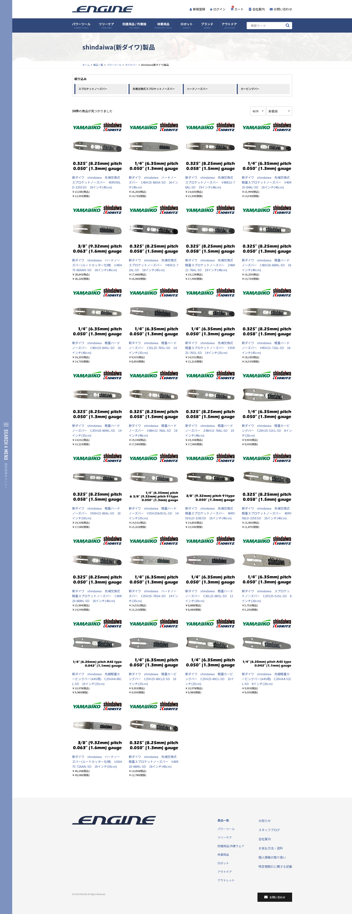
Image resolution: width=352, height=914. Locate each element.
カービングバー (250, 89)
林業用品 (163, 25)
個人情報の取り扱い (272, 857)
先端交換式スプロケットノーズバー (154, 89)
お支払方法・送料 (270, 848)
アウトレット (226, 880)
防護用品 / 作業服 (134, 25)
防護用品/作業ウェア (231, 846)
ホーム (86, 64)
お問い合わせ (283, 9)
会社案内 (258, 9)
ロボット (186, 25)
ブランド (207, 25)
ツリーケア (106, 25)
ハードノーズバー (197, 89)
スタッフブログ (269, 830)
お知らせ (264, 820)
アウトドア (229, 25)
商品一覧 (98, 64)
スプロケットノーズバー (92, 89)
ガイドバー (131, 64)
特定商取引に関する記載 (275, 866)
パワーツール (81, 25)
